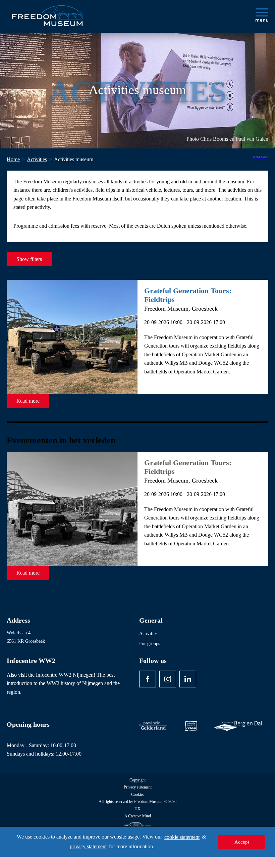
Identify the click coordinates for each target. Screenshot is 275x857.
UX (137, 809)
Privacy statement (138, 787)
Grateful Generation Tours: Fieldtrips (187, 295)
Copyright (137, 780)
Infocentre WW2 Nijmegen (65, 675)
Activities (148, 633)
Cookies (137, 795)
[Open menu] (262, 15)
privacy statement (88, 846)
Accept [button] (241, 842)
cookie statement (182, 837)
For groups (149, 643)
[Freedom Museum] (47, 13)
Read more (28, 401)
